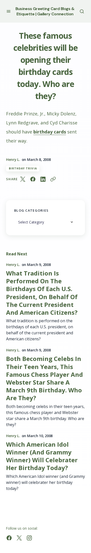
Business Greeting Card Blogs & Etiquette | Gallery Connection (45, 11)
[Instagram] (29, 538)
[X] (19, 538)
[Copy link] (53, 179)
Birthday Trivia (23, 168)
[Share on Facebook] (33, 179)
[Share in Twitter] (23, 179)
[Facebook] (9, 538)
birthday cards (49, 132)
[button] (8, 11)
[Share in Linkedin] (43, 179)
